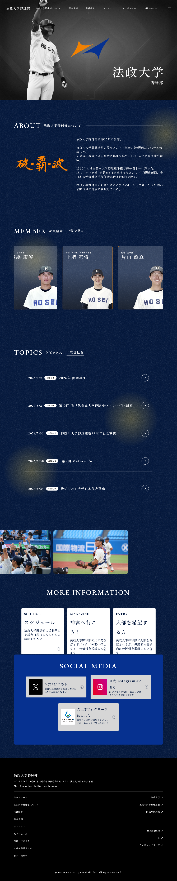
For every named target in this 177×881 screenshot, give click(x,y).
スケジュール (129, 8)
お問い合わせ (151, 8)
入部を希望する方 (23, 848)
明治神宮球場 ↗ (154, 811)
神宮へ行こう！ (22, 840)
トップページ (20, 797)
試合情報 (73, 8)
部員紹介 (90, 8)
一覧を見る (75, 230)
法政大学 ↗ (157, 797)
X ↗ (160, 837)
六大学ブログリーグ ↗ (151, 844)
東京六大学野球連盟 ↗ (151, 804)
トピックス (108, 8)
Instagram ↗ (155, 830)
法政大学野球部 (18, 8)
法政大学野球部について (48, 8)
